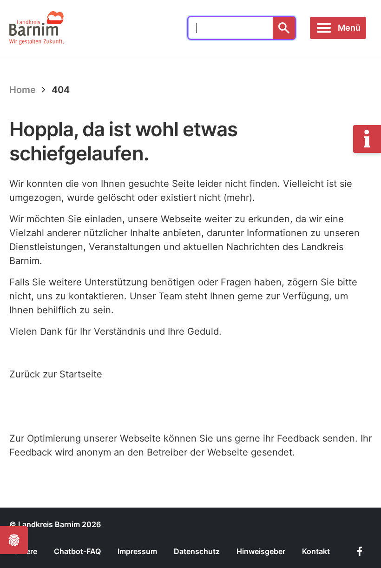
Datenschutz (197, 551)
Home (22, 89)
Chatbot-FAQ (77, 551)
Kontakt (316, 551)
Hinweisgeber (260, 551)
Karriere (23, 551)
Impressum (137, 551)
